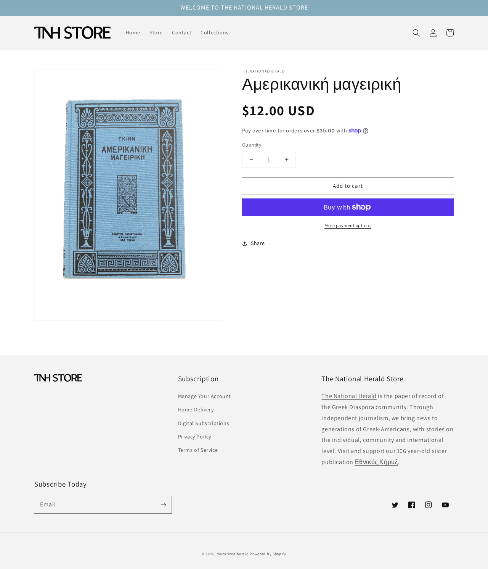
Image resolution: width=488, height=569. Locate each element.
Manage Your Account (204, 396)
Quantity (251, 145)
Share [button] (258, 243)
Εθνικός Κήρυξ (376, 462)
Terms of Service (198, 449)
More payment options (347, 225)
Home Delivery (196, 409)
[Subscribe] (163, 504)
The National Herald (348, 396)
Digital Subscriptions (204, 423)
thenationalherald (233, 553)
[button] (416, 32)
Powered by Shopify (268, 553)
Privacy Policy (194, 436)
